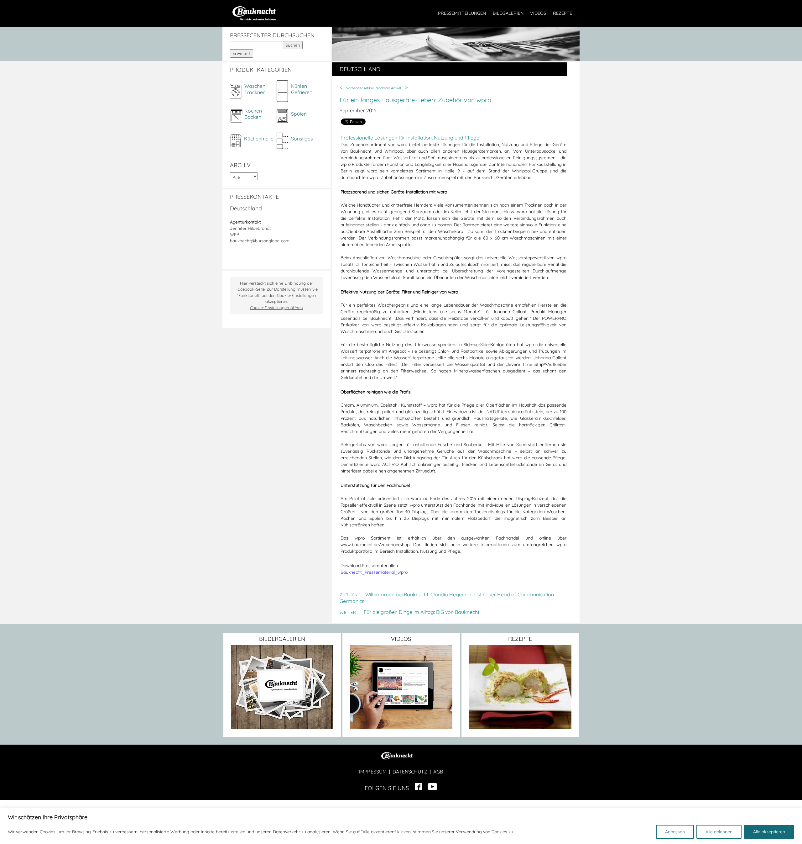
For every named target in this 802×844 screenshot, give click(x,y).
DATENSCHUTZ (410, 771)
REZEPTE (562, 13)
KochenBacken (253, 114)
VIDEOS (538, 13)
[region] (401, 826)
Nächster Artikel (388, 88)
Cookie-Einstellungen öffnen (276, 307)
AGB (438, 771)
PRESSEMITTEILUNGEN (462, 13)
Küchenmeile (258, 138)
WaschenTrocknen (255, 89)
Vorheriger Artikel (360, 88)
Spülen (299, 114)
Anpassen (675, 832)
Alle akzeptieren (769, 832)
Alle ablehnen (719, 832)
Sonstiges (302, 138)
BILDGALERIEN (508, 13)
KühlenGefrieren (301, 89)
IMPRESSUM (373, 771)
